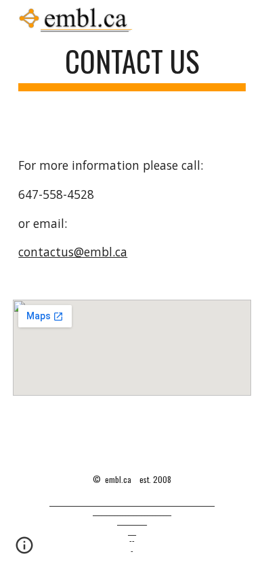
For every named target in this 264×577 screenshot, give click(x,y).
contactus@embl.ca (72, 252)
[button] (24, 550)
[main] (132, 67)
